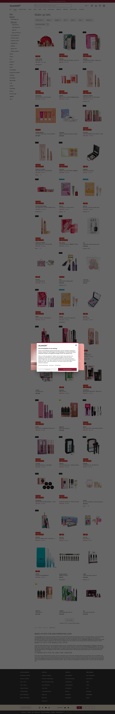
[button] (84, 343)
